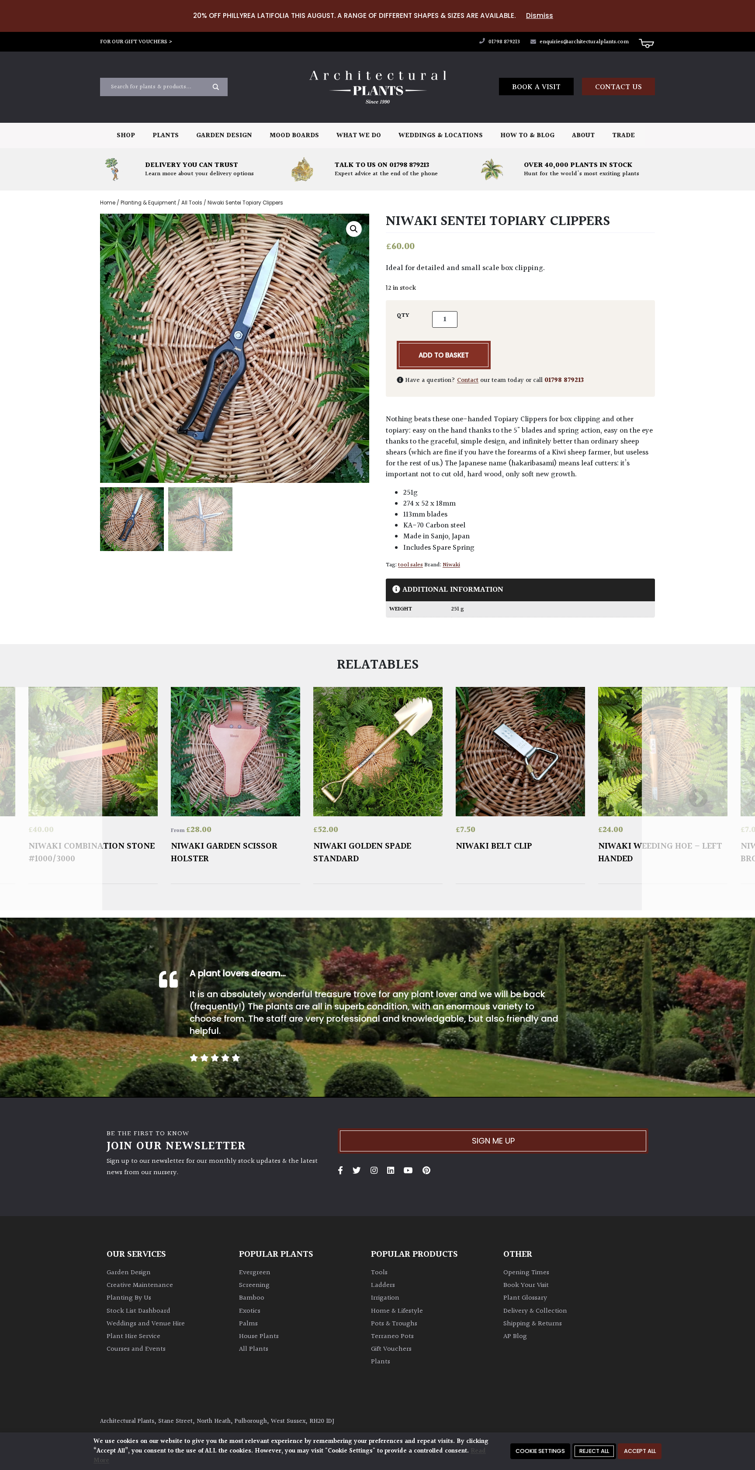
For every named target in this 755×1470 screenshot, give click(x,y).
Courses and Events (136, 1349)
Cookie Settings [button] (540, 1451)
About (583, 136)
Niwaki (451, 565)
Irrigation (385, 1298)
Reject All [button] (594, 1451)
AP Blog (515, 1336)
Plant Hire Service (133, 1336)
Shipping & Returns (532, 1323)
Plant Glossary (525, 1298)
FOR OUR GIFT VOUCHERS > (136, 42)
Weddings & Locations (440, 136)
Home (107, 202)
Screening (254, 1285)
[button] (354, 229)
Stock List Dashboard (138, 1311)
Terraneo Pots (392, 1336)
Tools (379, 1272)
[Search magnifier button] (215, 87)
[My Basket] (646, 43)
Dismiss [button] (539, 15)
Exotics (249, 1311)
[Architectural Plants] (377, 87)
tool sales (410, 565)
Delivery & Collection (535, 1311)
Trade (623, 136)
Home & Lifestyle (397, 1311)
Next (698, 798)
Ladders (383, 1285)
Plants (165, 136)
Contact (467, 380)
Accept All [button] (640, 1451)
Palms (248, 1323)
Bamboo (251, 1298)
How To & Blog (527, 136)
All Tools (191, 202)
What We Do (358, 136)
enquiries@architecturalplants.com (584, 42)
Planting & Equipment (148, 202)
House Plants (259, 1336)
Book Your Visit (526, 1285)
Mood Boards (294, 136)
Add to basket (444, 355)
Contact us (618, 87)
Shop (126, 136)
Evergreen (254, 1272)
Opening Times (526, 1272)
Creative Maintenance (140, 1285)
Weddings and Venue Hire (146, 1323)
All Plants (253, 1349)
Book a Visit (536, 87)
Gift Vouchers (391, 1349)
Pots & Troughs (394, 1323)
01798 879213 (503, 42)
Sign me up (493, 1140)
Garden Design (224, 136)
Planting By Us (129, 1298)
